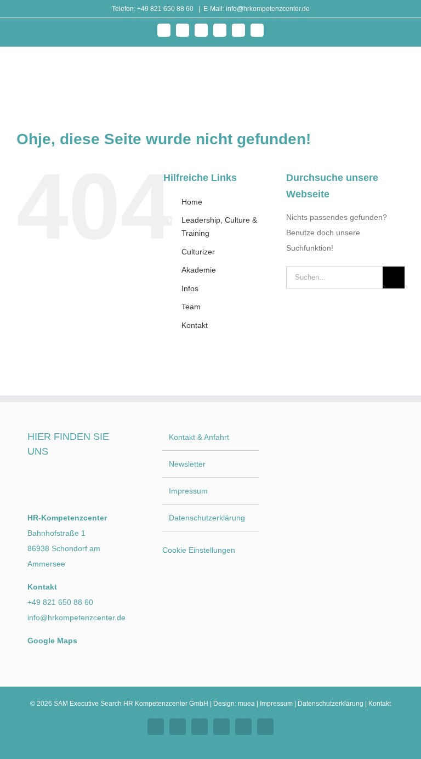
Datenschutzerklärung (207, 517)
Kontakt (194, 325)
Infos (189, 288)
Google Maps (52, 640)
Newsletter (187, 464)
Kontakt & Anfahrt (199, 437)
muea (246, 703)
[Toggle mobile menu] (400, 71)
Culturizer (198, 251)
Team (191, 306)
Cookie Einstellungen (198, 550)
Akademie (198, 269)
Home (191, 201)
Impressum (188, 490)
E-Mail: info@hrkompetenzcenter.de (256, 9)
